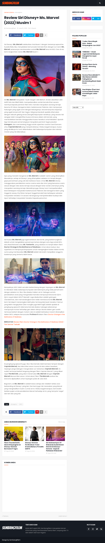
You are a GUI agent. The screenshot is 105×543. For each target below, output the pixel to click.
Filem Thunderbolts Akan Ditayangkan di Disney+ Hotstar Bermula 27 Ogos (12, 446)
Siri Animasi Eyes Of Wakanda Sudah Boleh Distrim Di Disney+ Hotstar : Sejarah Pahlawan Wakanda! (55, 447)
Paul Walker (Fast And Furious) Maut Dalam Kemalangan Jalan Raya (90, 93)
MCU (20, 404)
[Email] (41, 35)
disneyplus (18, 12)
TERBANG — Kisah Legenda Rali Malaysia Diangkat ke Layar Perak (91, 55)
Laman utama (9, 12)
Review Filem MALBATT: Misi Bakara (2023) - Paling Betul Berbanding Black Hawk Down (91, 79)
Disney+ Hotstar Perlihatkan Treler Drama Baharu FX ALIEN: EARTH (34, 446)
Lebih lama (62, 516)
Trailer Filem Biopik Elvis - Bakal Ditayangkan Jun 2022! (91, 43)
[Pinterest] (37, 35)
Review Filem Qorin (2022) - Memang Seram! (89, 66)
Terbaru (5, 516)
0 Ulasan (33, 28)
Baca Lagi (62, 422)
